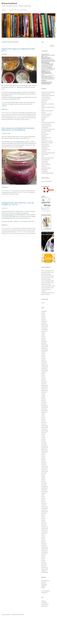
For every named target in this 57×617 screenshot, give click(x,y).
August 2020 (43, 432)
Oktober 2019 (44, 449)
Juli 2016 (43, 515)
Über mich (4, 10)
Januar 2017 (43, 505)
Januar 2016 (43, 525)
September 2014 (44, 552)
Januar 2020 (43, 444)
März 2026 (43, 319)
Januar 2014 (43, 565)
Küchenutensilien (45, 134)
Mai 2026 (43, 316)
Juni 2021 (43, 415)
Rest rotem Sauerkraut (17, 97)
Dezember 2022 (44, 385)
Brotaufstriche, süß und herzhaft (48, 107)
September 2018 (44, 471)
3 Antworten (4, 54)
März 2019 (43, 461)
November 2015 (44, 528)
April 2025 (43, 338)
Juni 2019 (43, 456)
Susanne (43, 285)
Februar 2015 (44, 543)
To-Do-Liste (43, 166)
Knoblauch (49, 67)
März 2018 (43, 481)
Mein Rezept (21, 112)
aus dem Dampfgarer (45, 97)
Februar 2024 (44, 361)
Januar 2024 (43, 363)
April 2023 (43, 378)
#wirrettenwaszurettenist (48, 55)
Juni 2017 (43, 496)
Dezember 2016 (44, 506)
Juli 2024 (43, 353)
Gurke (15, 117)
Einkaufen (43, 112)
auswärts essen (44, 100)
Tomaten (48, 78)
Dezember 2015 (44, 526)
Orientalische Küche (45, 146)
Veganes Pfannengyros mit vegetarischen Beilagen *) (18, 50)
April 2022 (43, 398)
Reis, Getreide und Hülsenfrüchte (47, 75)
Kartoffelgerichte (44, 127)
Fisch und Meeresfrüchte (46, 114)
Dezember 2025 (44, 324)
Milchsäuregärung (5, 233)
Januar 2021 (43, 424)
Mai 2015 (43, 538)
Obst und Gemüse (28, 112)
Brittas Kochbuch (9, 3)
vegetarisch (26, 119)
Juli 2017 (43, 494)
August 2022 (43, 392)
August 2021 (43, 412)
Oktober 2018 (44, 469)
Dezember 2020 (44, 425)
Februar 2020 (44, 442)
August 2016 (43, 513)
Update (52, 78)
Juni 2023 (43, 375)
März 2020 (43, 440)
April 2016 (43, 520)
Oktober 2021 (44, 408)
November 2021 (44, 407)
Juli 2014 (43, 555)
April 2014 (43, 560)
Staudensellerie (51, 77)
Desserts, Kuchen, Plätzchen (47, 110)
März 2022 (43, 400)
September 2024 (44, 349)
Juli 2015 (43, 535)
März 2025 (43, 339)
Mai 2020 (43, 437)
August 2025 (43, 331)
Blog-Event (45, 57)
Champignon (44, 59)
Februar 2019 (44, 462)
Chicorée (24, 116)
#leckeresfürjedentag (45, 54)
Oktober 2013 (44, 570)
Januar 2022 (43, 403)
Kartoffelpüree (32, 192)
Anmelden (43, 601)
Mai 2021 (43, 417)
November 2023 (44, 366)
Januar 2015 (43, 545)
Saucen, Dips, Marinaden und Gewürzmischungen (25, 114)
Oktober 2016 (44, 510)
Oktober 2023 (44, 368)
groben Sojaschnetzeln (15, 92)
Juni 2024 (43, 355)
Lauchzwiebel (52, 68)
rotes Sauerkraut (17, 119)
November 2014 (44, 548)
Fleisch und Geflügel (25, 190)
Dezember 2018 (44, 466)
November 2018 (44, 467)
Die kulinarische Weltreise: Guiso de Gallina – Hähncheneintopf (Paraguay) (47, 272)
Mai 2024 (43, 356)
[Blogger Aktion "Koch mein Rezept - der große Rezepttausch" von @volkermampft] (47, 251)
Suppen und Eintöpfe (45, 164)
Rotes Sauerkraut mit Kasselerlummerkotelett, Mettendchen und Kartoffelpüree (18, 129)
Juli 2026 (43, 312)
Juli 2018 (43, 474)
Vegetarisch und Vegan (6, 116)
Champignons (50, 59)
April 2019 (43, 459)
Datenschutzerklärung (6, 614)
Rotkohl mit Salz (20, 141)
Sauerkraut (23, 233)
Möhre (26, 117)
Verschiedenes (44, 169)
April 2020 (43, 439)
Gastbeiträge (44, 117)
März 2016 (43, 521)
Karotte (18, 117)
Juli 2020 (43, 434)
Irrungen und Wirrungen (46, 125)
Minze (47, 69)
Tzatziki (22, 119)
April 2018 (43, 479)
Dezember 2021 (44, 405)
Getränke (43, 119)
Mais (42, 69)
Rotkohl (17, 194)
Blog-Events (43, 102)
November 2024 (44, 346)
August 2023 (43, 371)
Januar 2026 (43, 323)
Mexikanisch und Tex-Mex (46, 141)
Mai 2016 (43, 518)
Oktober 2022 (44, 388)
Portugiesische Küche (45, 149)
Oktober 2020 (44, 429)
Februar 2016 (44, 523)
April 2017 (43, 499)
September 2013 (44, 572)
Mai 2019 (43, 457)
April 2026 (43, 317)
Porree (42, 74)
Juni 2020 (43, 435)
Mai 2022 (43, 397)
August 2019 (43, 452)
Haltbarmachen (31, 231)
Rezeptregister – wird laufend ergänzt (18, 10)
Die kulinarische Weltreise (48, 61)
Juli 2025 (43, 333)
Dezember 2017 (44, 486)
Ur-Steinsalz (28, 233)
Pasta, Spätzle (44, 147)
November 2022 (44, 387)
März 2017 (43, 501)
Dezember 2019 (44, 446)
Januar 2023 (43, 383)
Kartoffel (44, 66)
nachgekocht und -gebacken (16, 230)
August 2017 (43, 493)
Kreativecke (43, 132)
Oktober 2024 (44, 348)
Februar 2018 (44, 483)
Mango (44, 69)
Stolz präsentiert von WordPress (18, 614)
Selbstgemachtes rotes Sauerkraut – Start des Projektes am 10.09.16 (18, 204)
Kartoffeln (49, 66)
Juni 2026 (43, 314)
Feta (43, 63)
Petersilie (51, 73)
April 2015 (43, 540)
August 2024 (43, 351)
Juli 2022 (43, 393)
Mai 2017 (43, 498)
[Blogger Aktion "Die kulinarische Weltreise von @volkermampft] (45, 211)
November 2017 (44, 488)
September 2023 (44, 370)
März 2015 (43, 542)
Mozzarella (51, 69)
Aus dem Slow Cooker (45, 98)
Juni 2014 (43, 557)
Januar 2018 (43, 484)
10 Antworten (4, 208)
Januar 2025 (43, 343)
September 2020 (44, 430)
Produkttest (43, 151)
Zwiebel (49, 84)
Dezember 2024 (44, 344)
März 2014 (43, 562)
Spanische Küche (44, 162)
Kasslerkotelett (5, 194)
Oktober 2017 (44, 489)
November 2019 (44, 447)
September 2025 (44, 329)
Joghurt (47, 65)
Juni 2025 (43, 334)
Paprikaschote (46, 72)
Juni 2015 (43, 537)
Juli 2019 (43, 454)
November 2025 (44, 326)
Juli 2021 (43, 414)
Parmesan (43, 73)
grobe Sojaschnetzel (9, 117)
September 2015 (44, 531)
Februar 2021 (44, 422)
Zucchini (43, 84)
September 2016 (44, 511)
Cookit (42, 109)
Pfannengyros (31, 117)
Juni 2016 (43, 516)
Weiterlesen (5, 109)
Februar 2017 (44, 503)
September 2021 (44, 410)
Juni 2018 (43, 476)
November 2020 (44, 427)
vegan (43, 80)
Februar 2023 (44, 382)
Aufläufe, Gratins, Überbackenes (48, 95)
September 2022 (44, 390)
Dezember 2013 (44, 567)
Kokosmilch (43, 68)
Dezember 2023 (44, 365)
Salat (51, 76)
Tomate (43, 78)
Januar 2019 (43, 464)
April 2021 (43, 419)
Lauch (47, 68)
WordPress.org (44, 606)
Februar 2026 (44, 321)
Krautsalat (22, 117)
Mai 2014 (43, 558)
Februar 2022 (44, 402)
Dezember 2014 (44, 547)
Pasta (47, 73)
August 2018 (43, 472)
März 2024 (43, 360)
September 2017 (44, 491)
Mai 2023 (43, 376)
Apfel (42, 56)
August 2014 (43, 553)
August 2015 (43, 533)
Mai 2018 (43, 478)
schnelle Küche (44, 161)
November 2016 (44, 508)
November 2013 (44, 569)
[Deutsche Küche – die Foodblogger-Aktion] (46, 229)
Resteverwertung (45, 76)
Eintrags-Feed (44, 602)
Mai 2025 (43, 336)
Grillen (42, 120)
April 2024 (43, 358)
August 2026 (43, 311)
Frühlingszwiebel (48, 64)
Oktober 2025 (44, 328)
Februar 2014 (44, 563)
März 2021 (43, 420)
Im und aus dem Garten (46, 124)
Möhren (48, 71)
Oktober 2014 (44, 550)
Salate (14, 114)
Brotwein (43, 291)
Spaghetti (43, 77)
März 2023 (43, 380)
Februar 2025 (44, 341)
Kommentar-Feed (45, 604)
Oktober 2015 (44, 530)
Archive (42, 302)
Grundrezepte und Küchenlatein (48, 122)
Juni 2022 (43, 395)
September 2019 (44, 451)
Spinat (46, 77)
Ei (41, 63)
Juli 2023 (43, 373)
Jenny (42, 280)
